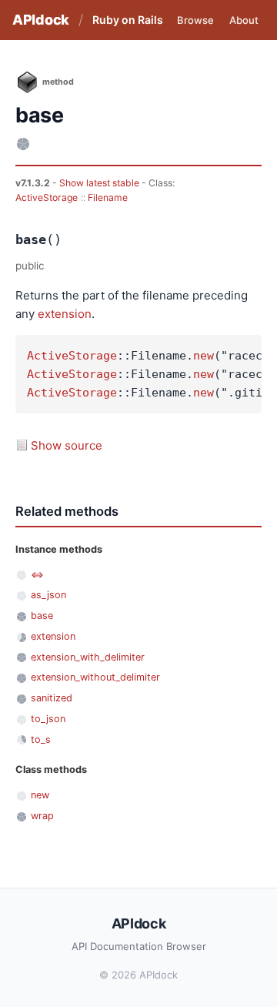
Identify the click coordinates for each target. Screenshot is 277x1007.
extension (65, 313)
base (42, 615)
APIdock (40, 20)
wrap (42, 815)
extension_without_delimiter (95, 677)
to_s (41, 739)
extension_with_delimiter (88, 657)
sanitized (51, 698)
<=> (37, 574)
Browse (195, 20)
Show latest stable (100, 183)
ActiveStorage (46, 197)
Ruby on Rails (127, 19)
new (203, 356)
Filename (108, 197)
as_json (48, 595)
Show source (66, 445)
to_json (48, 718)
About (244, 20)
